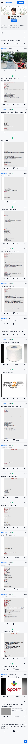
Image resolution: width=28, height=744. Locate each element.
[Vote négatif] (8, 43)
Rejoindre (14, 20)
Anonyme (11, 38)
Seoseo (10, 48)
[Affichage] (2, 32)
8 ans (25, 38)
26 (17, 71)
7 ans (25, 663)
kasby (10, 318)
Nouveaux (17, 33)
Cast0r (10, 76)
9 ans (25, 76)
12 (17, 43)
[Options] (25, 43)
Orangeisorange (12, 674)
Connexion (20, 2)
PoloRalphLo (11, 701)
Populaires (8, 33)
